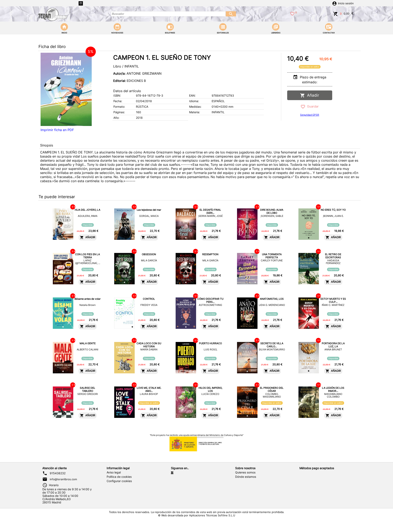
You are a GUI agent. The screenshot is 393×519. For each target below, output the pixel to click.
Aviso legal (114, 472)
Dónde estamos (245, 476)
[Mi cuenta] (334, 3)
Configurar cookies (119, 481)
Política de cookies (119, 476)
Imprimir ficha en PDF (57, 130)
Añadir (312, 95)
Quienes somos (245, 472)
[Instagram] (81, 3)
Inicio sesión (346, 3)
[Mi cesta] (335, 13)
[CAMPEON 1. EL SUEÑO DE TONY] (66, 89)
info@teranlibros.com (63, 479)
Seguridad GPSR (309, 114)
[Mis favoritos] (292, 13)
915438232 (58, 473)
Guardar (312, 106)
